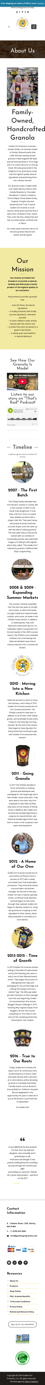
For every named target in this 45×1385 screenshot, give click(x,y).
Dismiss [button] (41, 3)
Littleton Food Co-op (12, 430)
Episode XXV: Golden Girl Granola (28, 430)
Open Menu (33, 27)
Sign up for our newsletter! (22, 1324)
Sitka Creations (31, 1381)
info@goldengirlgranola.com (23, 1235)
